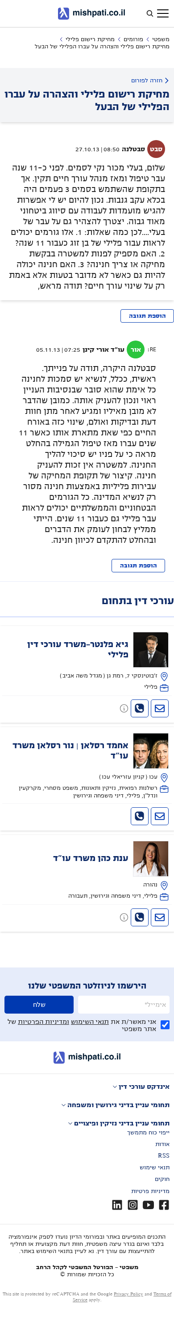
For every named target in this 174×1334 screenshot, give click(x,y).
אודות (162, 1144)
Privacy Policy (128, 1293)
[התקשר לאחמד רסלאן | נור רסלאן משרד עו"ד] (140, 816)
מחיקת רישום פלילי (90, 39)
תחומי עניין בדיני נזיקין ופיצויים (122, 1123)
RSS (164, 1156)
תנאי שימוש (155, 1167)
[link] (87, 662)
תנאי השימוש (90, 1021)
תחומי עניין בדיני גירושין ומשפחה (118, 1104)
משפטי (161, 39)
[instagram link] (132, 1204)
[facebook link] (164, 1204)
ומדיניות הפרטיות (43, 1021)
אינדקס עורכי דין (144, 1086)
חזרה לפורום (146, 80)
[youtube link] (148, 1204)
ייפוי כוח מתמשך (148, 1132)
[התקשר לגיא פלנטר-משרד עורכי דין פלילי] (140, 708)
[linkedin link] (117, 1204)
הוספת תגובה (147, 316)
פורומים (133, 39)
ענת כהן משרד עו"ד (90, 858)
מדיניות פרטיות (150, 1191)
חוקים (162, 1179)
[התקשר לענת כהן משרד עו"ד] (140, 917)
